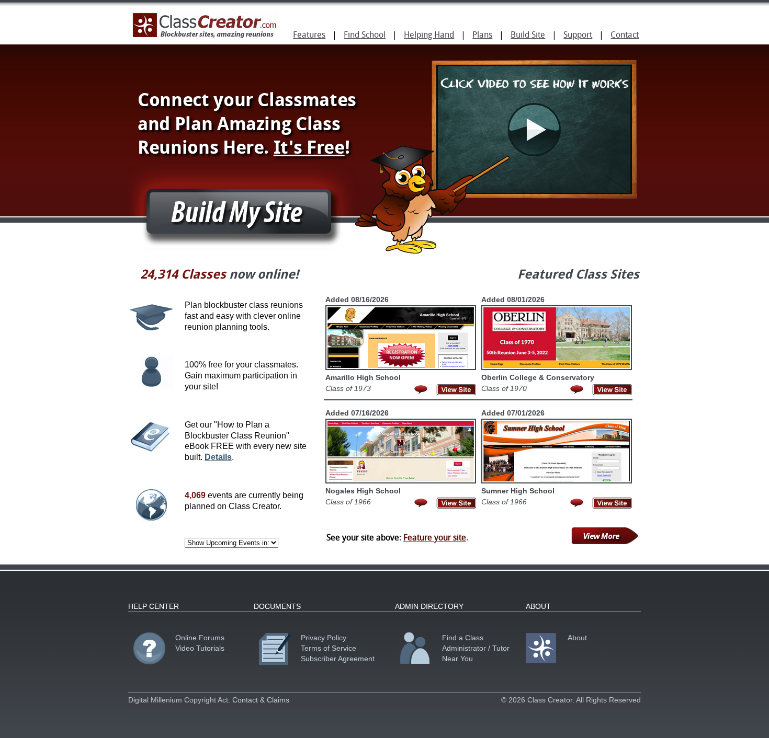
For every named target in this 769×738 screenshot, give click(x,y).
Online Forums (199, 637)
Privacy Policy (323, 637)
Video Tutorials (199, 648)
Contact (624, 35)
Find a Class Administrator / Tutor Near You (476, 648)
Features (309, 35)
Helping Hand (429, 35)
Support (577, 35)
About (577, 637)
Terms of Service (328, 648)
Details (218, 457)
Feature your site (434, 538)
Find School (365, 35)
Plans (482, 35)
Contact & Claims (260, 700)
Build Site (528, 35)
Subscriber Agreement (338, 658)
